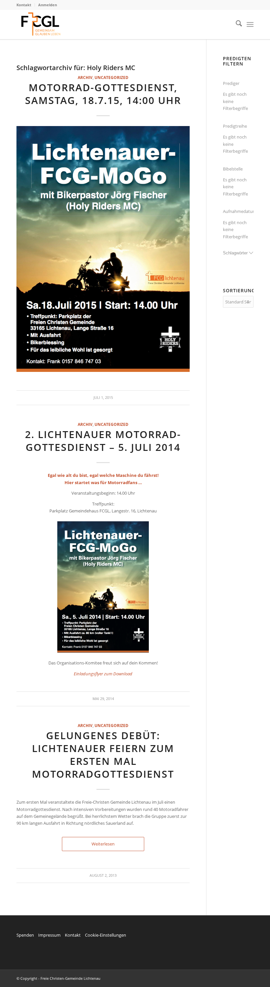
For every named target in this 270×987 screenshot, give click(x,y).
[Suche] (235, 24)
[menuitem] (25, 5)
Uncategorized (111, 77)
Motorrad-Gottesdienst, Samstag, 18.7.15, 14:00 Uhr (103, 94)
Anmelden (47, 4)
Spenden (25, 935)
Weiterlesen (103, 844)
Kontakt (23, 4)
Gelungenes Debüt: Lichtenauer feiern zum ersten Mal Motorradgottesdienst (103, 755)
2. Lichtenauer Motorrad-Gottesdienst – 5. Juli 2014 (103, 441)
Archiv (85, 77)
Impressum (49, 935)
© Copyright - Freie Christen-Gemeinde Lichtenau (58, 978)
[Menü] (250, 24)
